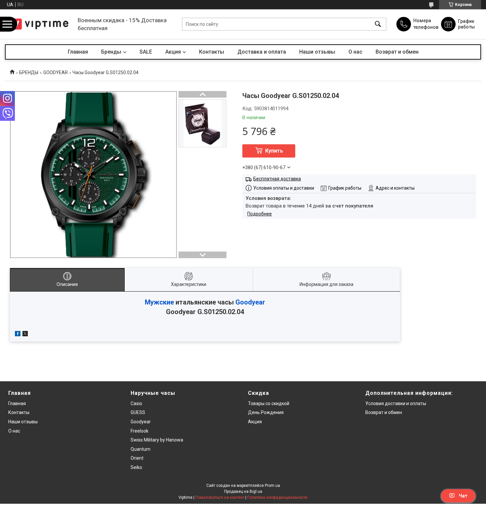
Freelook (139, 431)
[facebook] (17, 334)
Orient (137, 458)
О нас (355, 52)
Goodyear (250, 302)
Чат (463, 495)
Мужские (159, 302)
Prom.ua (272, 485)
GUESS (138, 412)
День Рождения (266, 412)
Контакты (211, 52)
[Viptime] (40, 24)
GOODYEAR (55, 72)
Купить (274, 151)
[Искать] (378, 24)
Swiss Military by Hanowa (157, 440)
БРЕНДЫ (28, 72)
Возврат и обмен (397, 52)
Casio (136, 403)
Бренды (111, 52)
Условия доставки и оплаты (395, 403)
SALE (146, 52)
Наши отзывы (317, 52)
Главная (78, 52)
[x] (25, 334)
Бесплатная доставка (277, 178)
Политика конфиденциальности (277, 497)
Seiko (136, 467)
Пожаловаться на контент (219, 497)
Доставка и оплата (261, 52)
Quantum (140, 449)
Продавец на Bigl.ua (243, 491)
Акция (173, 52)
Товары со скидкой (268, 403)
